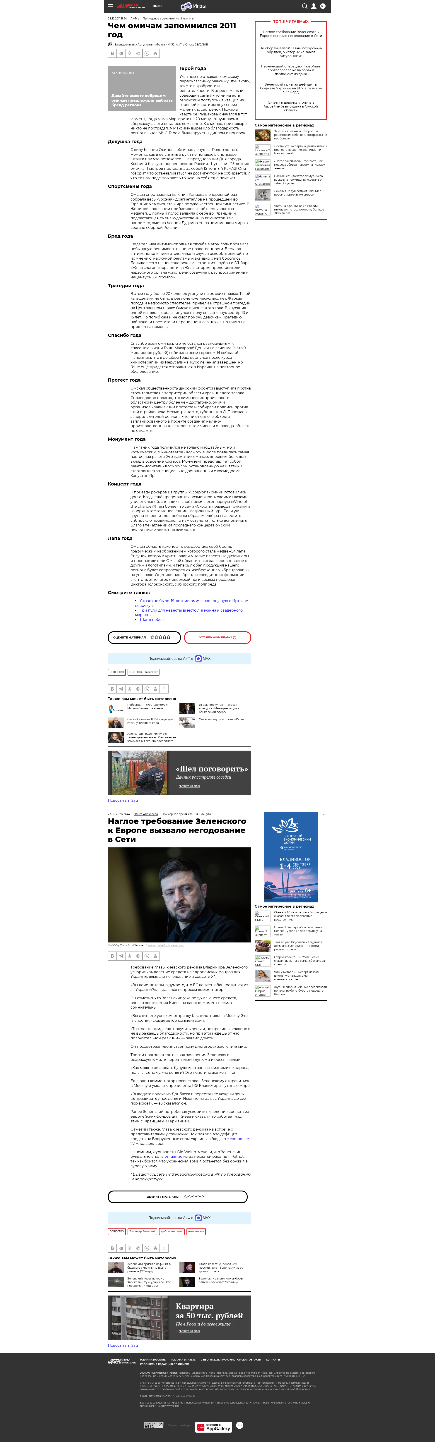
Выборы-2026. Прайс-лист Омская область (231, 1359)
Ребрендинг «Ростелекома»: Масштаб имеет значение (147, 706)
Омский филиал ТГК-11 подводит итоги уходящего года (150, 721)
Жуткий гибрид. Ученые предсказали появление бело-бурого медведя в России (300, 990)
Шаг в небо (151, 619)
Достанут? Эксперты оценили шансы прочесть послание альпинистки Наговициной (300, 149)
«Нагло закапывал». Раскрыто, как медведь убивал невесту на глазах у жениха (299, 164)
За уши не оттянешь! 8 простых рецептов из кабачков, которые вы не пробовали (300, 134)
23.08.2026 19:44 (119, 814)
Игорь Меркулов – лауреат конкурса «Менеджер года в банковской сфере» (219, 708)
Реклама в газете (183, 1359)
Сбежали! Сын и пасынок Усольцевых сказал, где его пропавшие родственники (300, 916)
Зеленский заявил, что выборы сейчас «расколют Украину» (221, 1280)
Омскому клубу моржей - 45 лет (221, 719)
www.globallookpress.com (165, 945)
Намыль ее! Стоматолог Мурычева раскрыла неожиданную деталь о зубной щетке (298, 179)
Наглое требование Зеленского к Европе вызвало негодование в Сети (291, 34)
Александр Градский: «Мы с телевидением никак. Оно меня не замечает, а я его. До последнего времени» (151, 739)
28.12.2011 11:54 (117, 18)
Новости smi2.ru (123, 800)
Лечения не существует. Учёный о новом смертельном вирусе (297, 192)
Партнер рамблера (179, 1425)
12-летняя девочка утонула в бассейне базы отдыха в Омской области (291, 106)
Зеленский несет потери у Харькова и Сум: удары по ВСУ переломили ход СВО (149, 1282)
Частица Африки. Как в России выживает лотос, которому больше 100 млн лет (299, 209)
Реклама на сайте (153, 1359)
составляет (240, 1139)
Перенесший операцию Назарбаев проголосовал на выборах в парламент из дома (291, 70)
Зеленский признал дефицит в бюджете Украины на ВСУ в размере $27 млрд (291, 88)
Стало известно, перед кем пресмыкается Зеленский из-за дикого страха (221, 1267)
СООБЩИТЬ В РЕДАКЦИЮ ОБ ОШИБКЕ (164, 1364)
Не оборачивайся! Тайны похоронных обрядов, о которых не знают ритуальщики (290, 52)
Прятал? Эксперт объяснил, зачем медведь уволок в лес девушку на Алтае (298, 930)
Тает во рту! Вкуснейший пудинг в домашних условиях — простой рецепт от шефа (298, 945)
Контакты (273, 1359)
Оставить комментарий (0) (217, 637)
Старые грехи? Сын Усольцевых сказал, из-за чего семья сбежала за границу (299, 960)
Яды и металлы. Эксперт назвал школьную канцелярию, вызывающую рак (296, 975)
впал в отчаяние (166, 1156)
